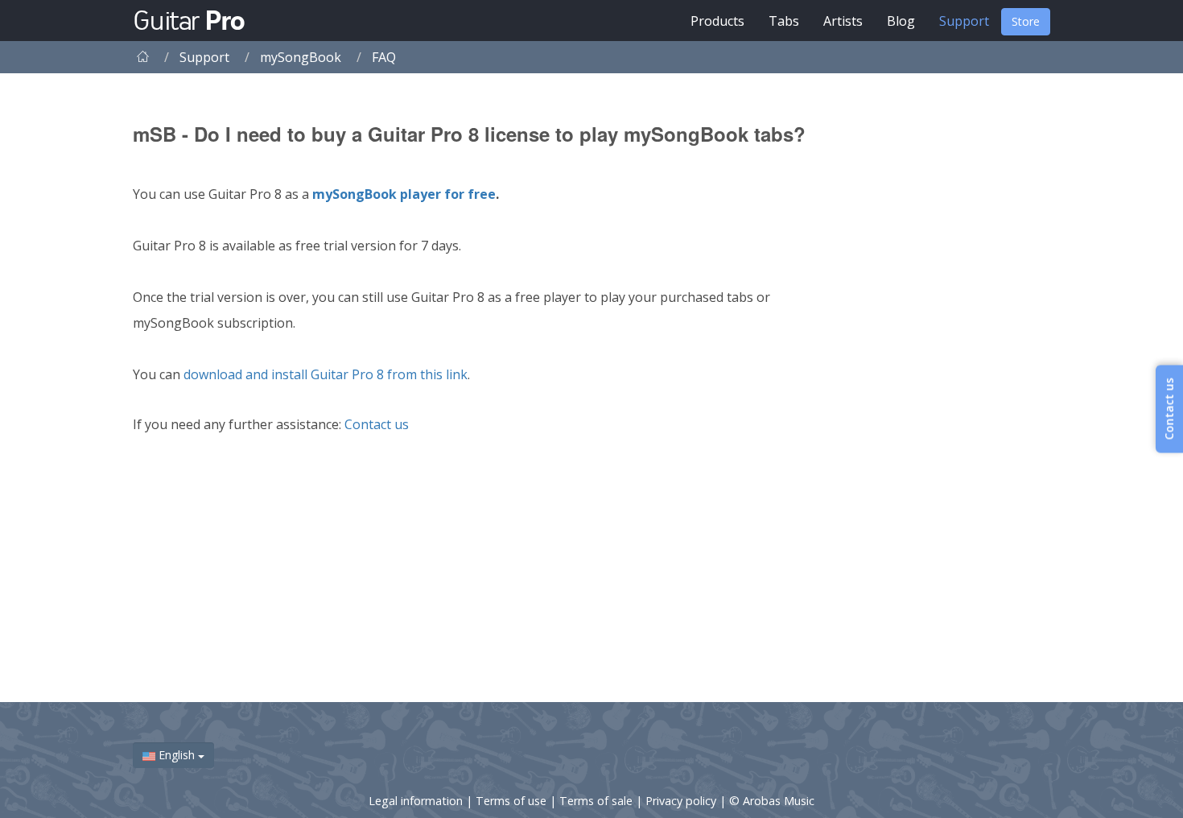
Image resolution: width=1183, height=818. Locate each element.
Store (1026, 21)
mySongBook (300, 57)
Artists (843, 21)
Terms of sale (597, 800)
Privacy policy (682, 800)
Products (717, 21)
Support (964, 21)
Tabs (784, 21)
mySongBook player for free (404, 194)
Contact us (376, 424)
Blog (901, 21)
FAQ (384, 57)
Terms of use (513, 800)
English (176, 754)
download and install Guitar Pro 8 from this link (325, 374)
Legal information (417, 800)
